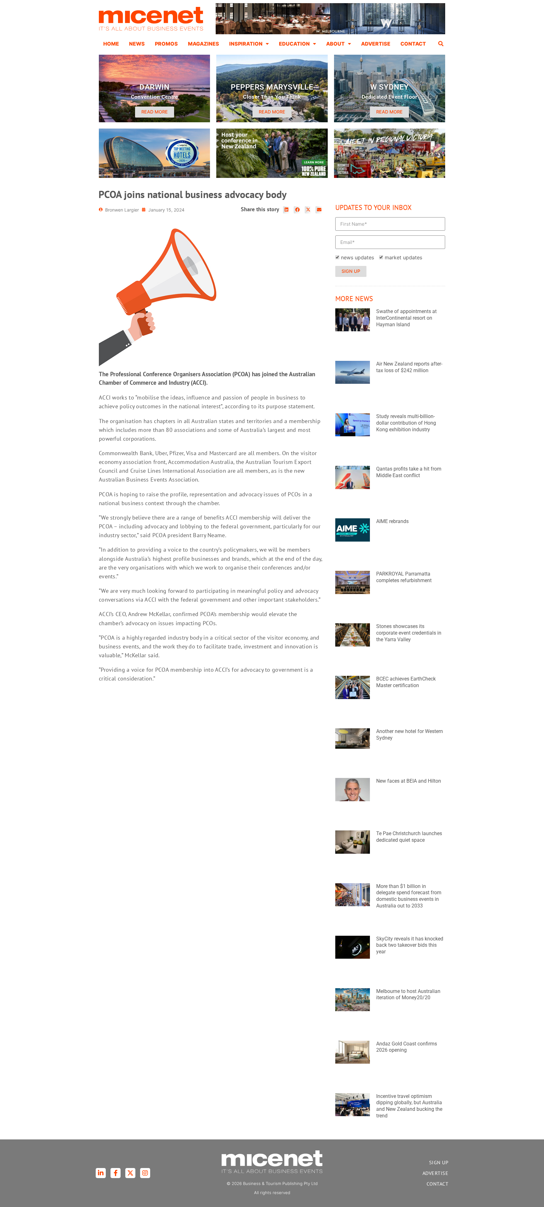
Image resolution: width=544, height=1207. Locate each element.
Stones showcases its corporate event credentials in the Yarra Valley (408, 632)
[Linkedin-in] (101, 1173)
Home (111, 44)
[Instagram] (145, 1173)
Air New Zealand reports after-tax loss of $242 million (409, 367)
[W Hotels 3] (154, 176)
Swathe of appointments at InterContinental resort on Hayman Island (406, 318)
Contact (413, 44)
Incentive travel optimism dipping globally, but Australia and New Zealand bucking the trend (409, 1106)
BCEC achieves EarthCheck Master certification (406, 682)
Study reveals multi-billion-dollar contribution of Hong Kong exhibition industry (406, 423)
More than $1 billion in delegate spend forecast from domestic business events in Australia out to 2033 (408, 896)
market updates (403, 257)
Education (294, 44)
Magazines (203, 44)
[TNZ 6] (271, 176)
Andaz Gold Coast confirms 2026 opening (406, 1047)
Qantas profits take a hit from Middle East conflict (408, 472)
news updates (357, 257)
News (137, 44)
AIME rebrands (392, 521)
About (335, 44)
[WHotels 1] (330, 33)
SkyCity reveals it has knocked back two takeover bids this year (409, 945)
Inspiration (246, 44)
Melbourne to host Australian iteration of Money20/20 (408, 994)
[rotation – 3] (389, 176)
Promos (166, 44)
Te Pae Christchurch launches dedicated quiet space (409, 836)
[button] (441, 43)
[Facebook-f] (115, 1173)
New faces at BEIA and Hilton (408, 781)
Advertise (375, 44)
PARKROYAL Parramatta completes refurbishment (404, 577)
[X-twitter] (130, 1173)
